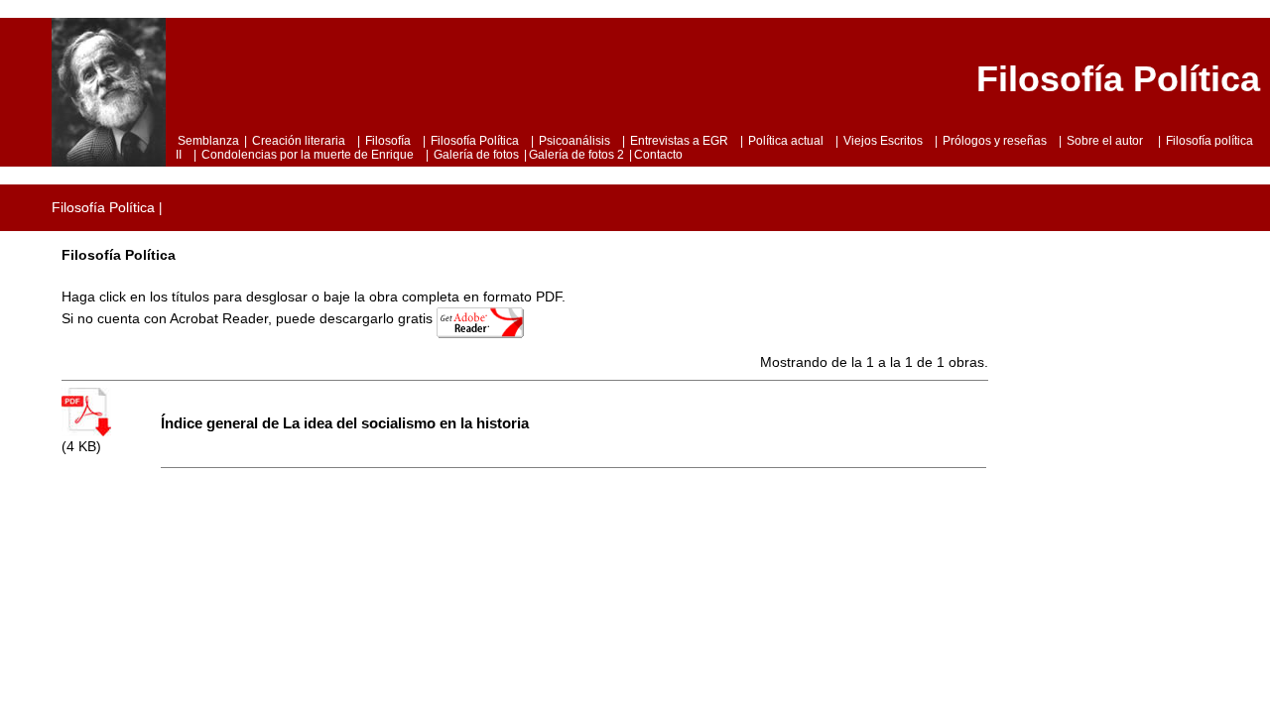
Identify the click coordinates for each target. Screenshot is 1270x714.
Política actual (786, 141)
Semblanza (208, 141)
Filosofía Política (475, 141)
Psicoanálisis (574, 141)
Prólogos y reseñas (995, 141)
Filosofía (388, 141)
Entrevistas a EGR (679, 141)
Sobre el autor (1106, 141)
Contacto (658, 155)
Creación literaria (298, 141)
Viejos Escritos (883, 141)
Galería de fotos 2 (576, 155)
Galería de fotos (476, 155)
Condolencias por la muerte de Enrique (307, 155)
